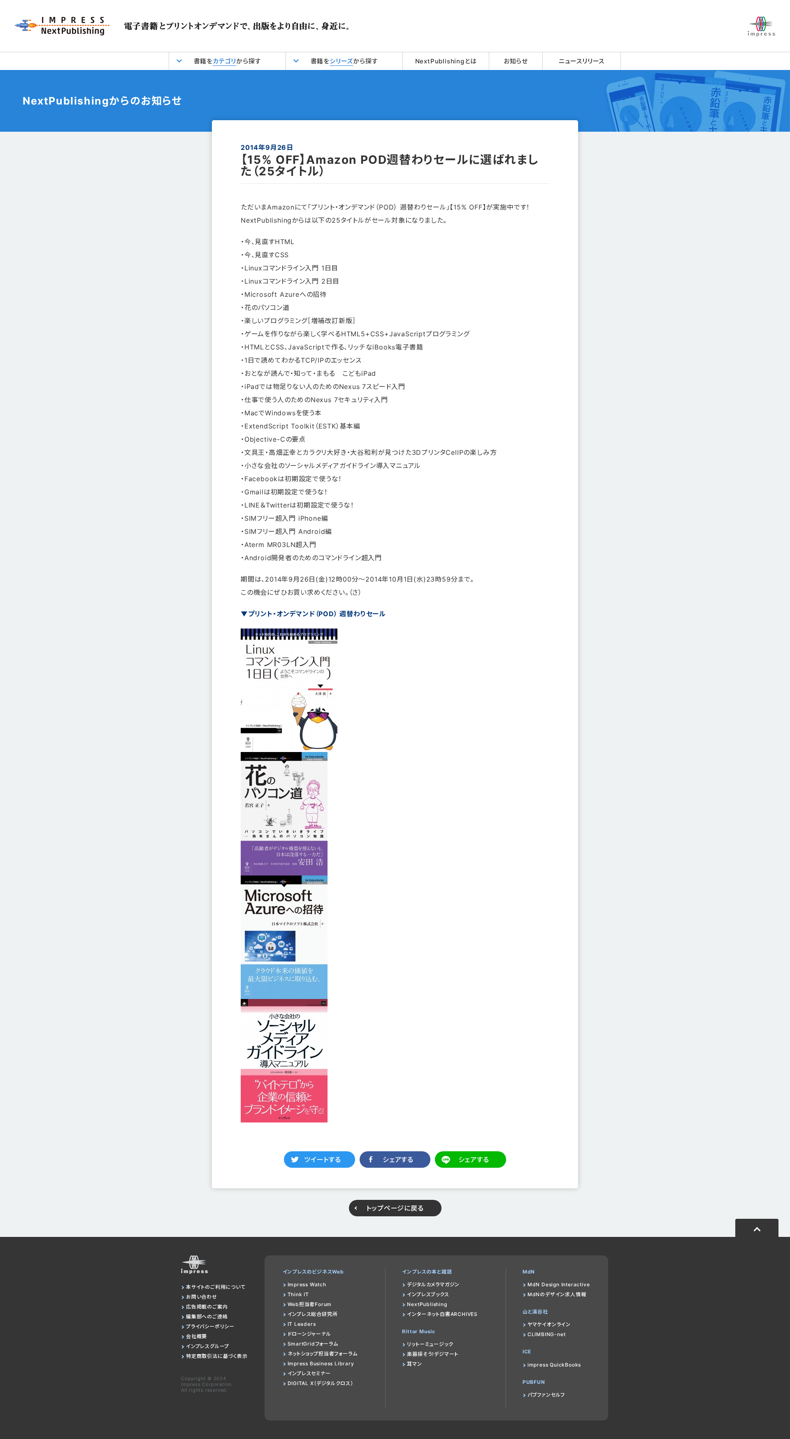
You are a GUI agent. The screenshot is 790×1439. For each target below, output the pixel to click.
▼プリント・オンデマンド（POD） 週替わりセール (313, 614)
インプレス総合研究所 (313, 1314)
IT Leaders (302, 1324)
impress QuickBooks (554, 1365)
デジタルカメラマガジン (433, 1284)
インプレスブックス (428, 1294)
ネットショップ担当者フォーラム (323, 1354)
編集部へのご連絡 (207, 1316)
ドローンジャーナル (309, 1334)
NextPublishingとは (446, 61)
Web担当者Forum (310, 1304)
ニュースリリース (581, 61)
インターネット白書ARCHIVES (442, 1314)
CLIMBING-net (546, 1334)
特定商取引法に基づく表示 (217, 1356)
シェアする (398, 1159)
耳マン (414, 1364)
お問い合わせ (201, 1297)
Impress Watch (307, 1284)
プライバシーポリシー (210, 1326)
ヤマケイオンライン (549, 1324)
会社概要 (196, 1336)
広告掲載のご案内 (207, 1307)
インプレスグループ (207, 1346)
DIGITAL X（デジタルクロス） (320, 1383)
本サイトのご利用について (216, 1287)
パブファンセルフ (546, 1395)
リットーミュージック (430, 1344)
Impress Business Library (321, 1363)
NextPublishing (427, 1304)
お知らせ (516, 61)
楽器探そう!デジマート (432, 1354)
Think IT (298, 1294)
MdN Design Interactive (558, 1284)
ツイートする (322, 1159)
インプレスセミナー (309, 1373)
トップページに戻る (394, 1208)
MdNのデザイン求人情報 (556, 1294)
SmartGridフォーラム (313, 1344)
